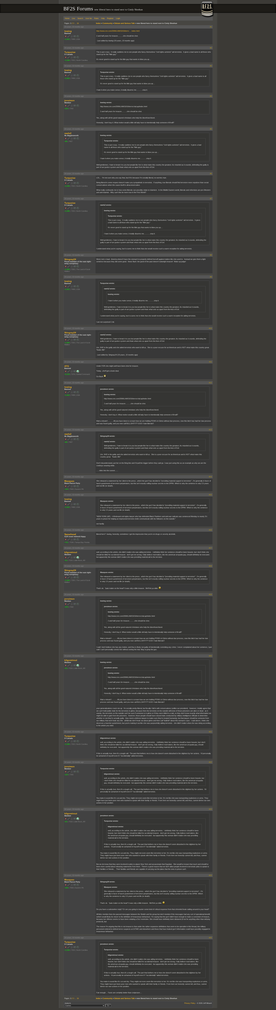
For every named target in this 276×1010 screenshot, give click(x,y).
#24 (210, 875)
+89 (65, 141)
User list (88, 18)
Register (110, 18)
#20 (210, 656)
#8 (211, 255)
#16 (210, 530)
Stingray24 (70, 259)
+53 (65, 560)
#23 (210, 809)
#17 (210, 548)
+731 (66, 542)
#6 (211, 174)
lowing (68, 31)
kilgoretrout (70, 552)
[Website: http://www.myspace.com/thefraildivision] (78, 558)
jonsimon (69, 100)
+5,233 (67, 374)
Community (107, 23)
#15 (210, 495)
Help (103, 18)
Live (73, 18)
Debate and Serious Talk (124, 23)
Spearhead (70, 534)
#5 (211, 129)
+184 (66, 489)
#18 (210, 566)
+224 (66, 108)
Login (118, 18)
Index (98, 23)
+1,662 (67, 39)
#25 (210, 938)
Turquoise (69, 52)
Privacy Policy (189, 1003)
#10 (210, 328)
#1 (211, 27)
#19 (210, 594)
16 (78, 23)
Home (67, 18)
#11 (210, 362)
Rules (96, 18)
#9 (211, 277)
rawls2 (67, 133)
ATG (66, 366)
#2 (211, 48)
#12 (210, 383)
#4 (211, 96)
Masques (69, 481)
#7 (211, 199)
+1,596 (67, 60)
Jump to (68, 1003)
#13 (210, 430)
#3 (211, 66)
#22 (210, 762)
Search (80, 18)
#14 (210, 477)
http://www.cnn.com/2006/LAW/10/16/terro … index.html (117, 31)
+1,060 (67, 269)
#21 (210, 732)
